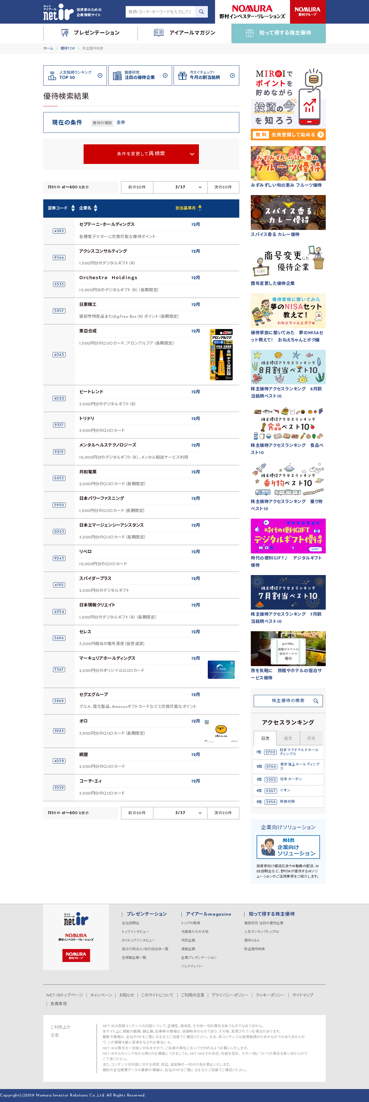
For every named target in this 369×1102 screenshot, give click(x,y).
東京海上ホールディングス (300, 766)
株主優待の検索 (288, 701)
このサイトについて (157, 995)
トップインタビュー (135, 932)
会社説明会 (130, 923)
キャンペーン (101, 995)
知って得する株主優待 (272, 914)
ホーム (48, 48)
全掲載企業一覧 (134, 958)
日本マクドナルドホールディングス (299, 752)
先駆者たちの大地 (194, 932)
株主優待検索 (254, 949)
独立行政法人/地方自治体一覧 (145, 949)
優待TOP (68, 48)
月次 (311, 739)
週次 (288, 739)
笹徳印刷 (287, 802)
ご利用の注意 (192, 995)
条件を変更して (141, 154)
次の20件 (223, 187)
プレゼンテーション (147, 914)
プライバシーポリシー (230, 995)
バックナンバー (192, 966)
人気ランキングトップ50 (261, 932)
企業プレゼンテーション (199, 958)
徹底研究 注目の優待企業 (263, 923)
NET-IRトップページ (64, 995)
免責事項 (58, 1004)
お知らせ (126, 995)
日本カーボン (291, 779)
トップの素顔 (190, 923)
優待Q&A (251, 940)
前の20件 (137, 187)
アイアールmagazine (208, 914)
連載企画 (188, 949)
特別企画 (188, 940)
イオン (285, 790)
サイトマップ (302, 995)
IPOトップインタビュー (138, 940)
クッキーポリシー (270, 995)
